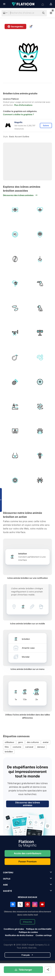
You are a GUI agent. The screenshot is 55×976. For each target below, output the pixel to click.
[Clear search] (36, 13)
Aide (5, 885)
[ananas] (15, 382)
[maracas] (40, 406)
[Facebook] (12, 904)
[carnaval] (15, 431)
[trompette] (15, 333)
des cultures (33, 742)
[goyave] (15, 357)
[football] (40, 382)
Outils (6, 878)
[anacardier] (40, 357)
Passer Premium (27, 861)
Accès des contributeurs (27, 853)
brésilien (9, 751)
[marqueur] (40, 234)
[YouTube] (42, 904)
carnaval (29, 747)
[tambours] (40, 333)
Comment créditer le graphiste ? (18, 114)
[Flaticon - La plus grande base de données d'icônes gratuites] (23, 4)
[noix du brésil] (15, 308)
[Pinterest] (27, 904)
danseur (41, 747)
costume (17, 747)
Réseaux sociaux (27, 897)
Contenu (8, 872)
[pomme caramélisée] (40, 259)
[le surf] (15, 406)
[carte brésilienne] (15, 283)
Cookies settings (44, 935)
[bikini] (15, 455)
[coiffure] (40, 431)
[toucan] (40, 283)
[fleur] (15, 480)
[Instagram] (34, 904)
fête (7, 747)
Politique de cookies (28, 932)
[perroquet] (40, 308)
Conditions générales (14, 929)
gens (20, 742)
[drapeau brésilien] (15, 210)
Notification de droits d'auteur (19, 935)
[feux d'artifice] (40, 480)
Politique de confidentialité (38, 929)
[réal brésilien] (15, 234)
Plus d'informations (23, 105)
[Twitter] (20, 904)
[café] (15, 259)
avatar (46, 742)
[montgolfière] (40, 455)
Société (7, 891)
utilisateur (9, 742)
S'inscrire (27, 922)
